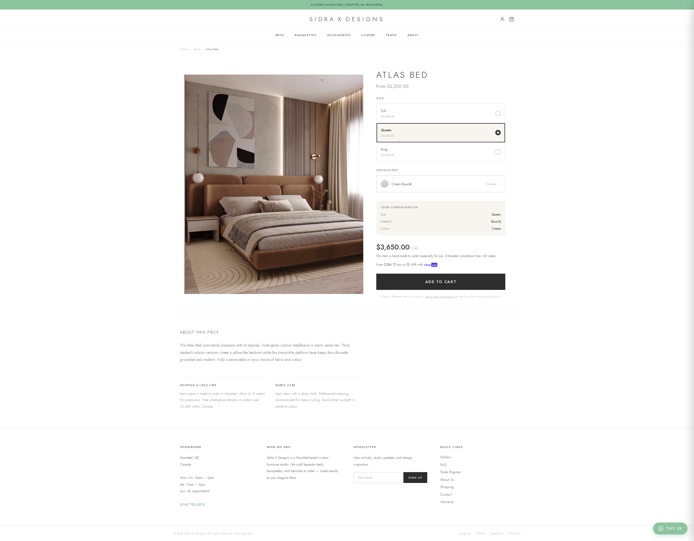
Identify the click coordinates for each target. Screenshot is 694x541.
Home (184, 49)
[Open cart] (511, 19)
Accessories (339, 35)
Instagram (464, 533)
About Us (447, 479)
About (413, 35)
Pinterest (514, 533)
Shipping (447, 486)
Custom (368, 35)
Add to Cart (440, 281)
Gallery (445, 457)
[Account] (502, 19)
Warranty (447, 501)
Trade (391, 35)
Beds (279, 35)
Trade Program (450, 472)
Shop (197, 49)
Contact (446, 494)
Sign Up (415, 478)
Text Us (674, 528)
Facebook (496, 533)
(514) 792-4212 (192, 504)
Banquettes (305, 35)
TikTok (480, 533)
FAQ (443, 464)
